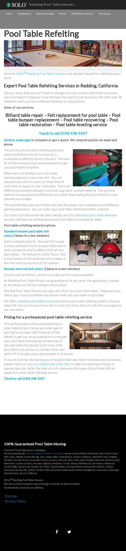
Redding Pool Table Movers (51, 4)
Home (9, 13)
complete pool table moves (35, 301)
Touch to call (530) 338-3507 (63, 133)
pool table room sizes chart (51, 364)
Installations (24, 13)
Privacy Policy (15, 501)
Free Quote (105, 13)
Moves (62, 13)
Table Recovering (45, 13)
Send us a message (17, 140)
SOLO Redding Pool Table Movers (40, 73)
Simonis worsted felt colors (23, 269)
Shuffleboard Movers (82, 13)
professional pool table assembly (94, 215)
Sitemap (11, 496)
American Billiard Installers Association (44, 453)
